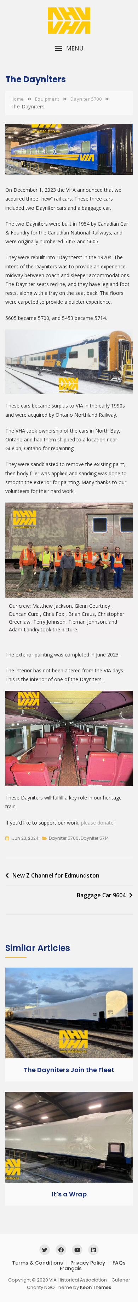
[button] (69, 48)
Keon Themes (95, 1287)
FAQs (119, 1262)
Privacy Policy (87, 1262)
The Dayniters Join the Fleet (69, 1069)
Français (71, 1268)
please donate (97, 822)
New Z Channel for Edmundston (55, 875)
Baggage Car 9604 (101, 895)
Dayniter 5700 (64, 838)
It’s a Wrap (69, 1194)
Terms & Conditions (37, 1262)
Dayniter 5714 (95, 838)
